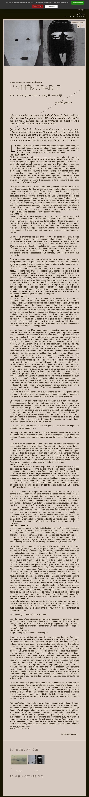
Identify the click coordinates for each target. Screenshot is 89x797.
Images (81, 9)
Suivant (36, 771)
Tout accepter (77, 3)
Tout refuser (37, 6)
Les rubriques (20, 82)
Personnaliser (51, 6)
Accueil (12, 82)
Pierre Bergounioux (63, 102)
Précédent (19, 771)
